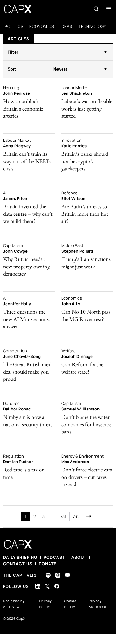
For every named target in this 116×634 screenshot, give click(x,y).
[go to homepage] (17, 9)
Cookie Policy (70, 603)
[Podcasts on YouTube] (67, 575)
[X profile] (47, 586)
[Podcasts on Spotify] (48, 575)
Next (89, 516)
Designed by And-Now (14, 603)
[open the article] (29, 107)
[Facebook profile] (56, 586)
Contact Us (17, 563)
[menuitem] (14, 26)
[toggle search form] (96, 9)
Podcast (54, 557)
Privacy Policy (45, 603)
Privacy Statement (98, 603)
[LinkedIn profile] (37, 586)
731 (63, 516)
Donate (48, 563)
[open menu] (109, 9)
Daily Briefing (20, 557)
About (79, 557)
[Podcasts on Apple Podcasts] (57, 575)
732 (76, 516)
